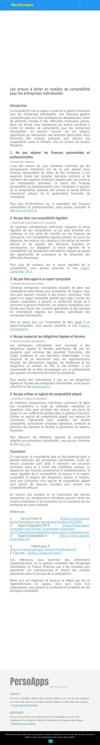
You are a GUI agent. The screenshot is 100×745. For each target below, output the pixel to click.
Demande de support (23, 723)
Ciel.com (24, 444)
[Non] (96, 738)
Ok (50, 741)
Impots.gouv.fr (41, 386)
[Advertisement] (50, 45)
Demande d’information (25, 705)
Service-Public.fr (26, 211)
